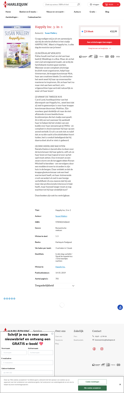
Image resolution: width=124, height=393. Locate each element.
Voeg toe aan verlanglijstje (98, 48)
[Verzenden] (78, 4)
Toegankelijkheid (44, 286)
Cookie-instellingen (92, 382)
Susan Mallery (51, 33)
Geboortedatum (8, 368)
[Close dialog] (52, 334)
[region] (62, 384)
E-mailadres (6, 358)
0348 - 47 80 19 (101, 336)
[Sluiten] (120, 384)
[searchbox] (62, 4)
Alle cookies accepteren (92, 388)
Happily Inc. (60, 267)
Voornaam (5, 348)
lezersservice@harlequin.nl (105, 340)
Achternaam (33, 348)
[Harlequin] (16, 4)
